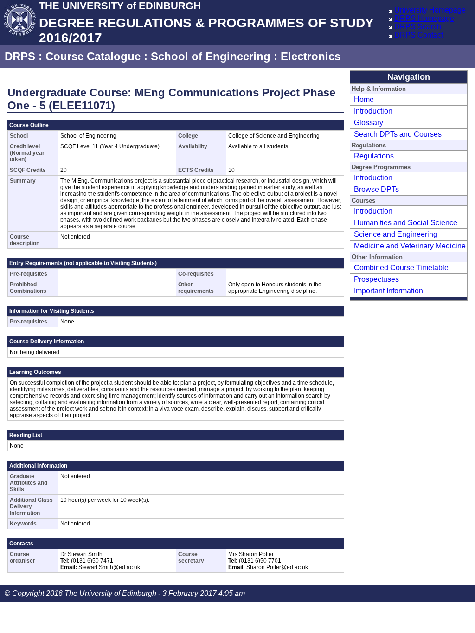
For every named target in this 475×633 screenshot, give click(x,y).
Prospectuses (376, 279)
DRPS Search (417, 27)
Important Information (388, 291)
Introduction (373, 111)
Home (364, 99)
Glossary (368, 123)
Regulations (374, 156)
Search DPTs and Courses (398, 134)
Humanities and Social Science (405, 223)
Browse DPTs (376, 189)
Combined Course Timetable (401, 268)
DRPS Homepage (424, 18)
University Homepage (430, 10)
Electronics (310, 56)
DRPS (20, 56)
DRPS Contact (418, 35)
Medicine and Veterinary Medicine (410, 246)
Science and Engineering (395, 234)
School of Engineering (210, 56)
